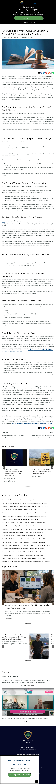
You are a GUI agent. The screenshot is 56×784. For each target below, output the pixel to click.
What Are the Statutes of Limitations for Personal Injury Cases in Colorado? (25, 506)
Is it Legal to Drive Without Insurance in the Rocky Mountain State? (23, 555)
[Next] (52, 467)
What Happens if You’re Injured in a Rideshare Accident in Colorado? (23, 532)
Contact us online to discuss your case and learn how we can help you (32, 423)
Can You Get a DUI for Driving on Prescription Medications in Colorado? (24, 542)
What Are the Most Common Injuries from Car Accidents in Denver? (23, 548)
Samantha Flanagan (7, 37)
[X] (39, 73)
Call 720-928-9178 (28, 18)
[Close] (36, 781)
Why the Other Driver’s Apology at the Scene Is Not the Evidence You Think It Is (38, 637)
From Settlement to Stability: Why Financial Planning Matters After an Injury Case (42, 435)
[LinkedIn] (44, 73)
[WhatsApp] (53, 73)
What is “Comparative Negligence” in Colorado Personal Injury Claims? (24, 516)
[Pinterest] (46, 73)
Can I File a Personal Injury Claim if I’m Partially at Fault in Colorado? (23, 526)
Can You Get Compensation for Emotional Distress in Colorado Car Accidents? (26, 545)
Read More (9, 618)
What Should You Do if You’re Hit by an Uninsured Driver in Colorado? (23, 539)
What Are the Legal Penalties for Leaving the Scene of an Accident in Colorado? (26, 513)
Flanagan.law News (15, 28)
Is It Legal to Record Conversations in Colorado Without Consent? (22, 535)
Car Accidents (5, 28)
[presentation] (14, 457)
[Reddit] (49, 73)
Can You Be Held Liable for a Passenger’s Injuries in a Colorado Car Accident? (26, 561)
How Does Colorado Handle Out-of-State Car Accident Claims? (21, 552)
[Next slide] (53, 596)
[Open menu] (34, 3)
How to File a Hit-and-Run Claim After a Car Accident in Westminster (23, 522)
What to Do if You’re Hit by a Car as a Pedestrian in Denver (20, 519)
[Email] (51, 73)
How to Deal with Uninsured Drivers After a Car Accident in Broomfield (24, 558)
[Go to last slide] (4, 467)
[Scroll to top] (52, 769)
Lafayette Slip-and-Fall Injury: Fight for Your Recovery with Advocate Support (41, 472)
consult (27, 344)
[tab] (25, 486)
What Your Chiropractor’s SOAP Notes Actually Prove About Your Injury (27, 606)
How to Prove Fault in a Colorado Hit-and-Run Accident (19, 509)
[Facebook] (41, 73)
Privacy (40, 767)
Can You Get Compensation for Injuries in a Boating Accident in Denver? (24, 503)
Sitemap (45, 767)
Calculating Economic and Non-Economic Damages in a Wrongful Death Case (13, 435)
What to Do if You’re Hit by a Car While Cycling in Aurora (19, 500)
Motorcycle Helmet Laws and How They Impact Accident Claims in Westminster (27, 529)
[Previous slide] (3, 596)
